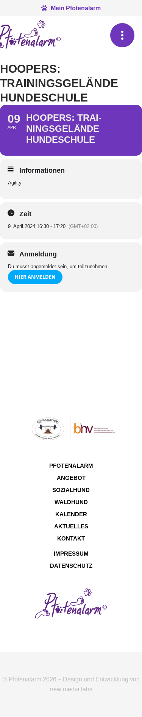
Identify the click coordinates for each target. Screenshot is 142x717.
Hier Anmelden (35, 276)
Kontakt (71, 538)
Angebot (71, 478)
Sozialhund (71, 490)
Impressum (71, 553)
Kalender (71, 514)
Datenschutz (71, 565)
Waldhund (71, 502)
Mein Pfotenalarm (75, 8)
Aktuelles (71, 526)
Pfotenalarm (71, 465)
